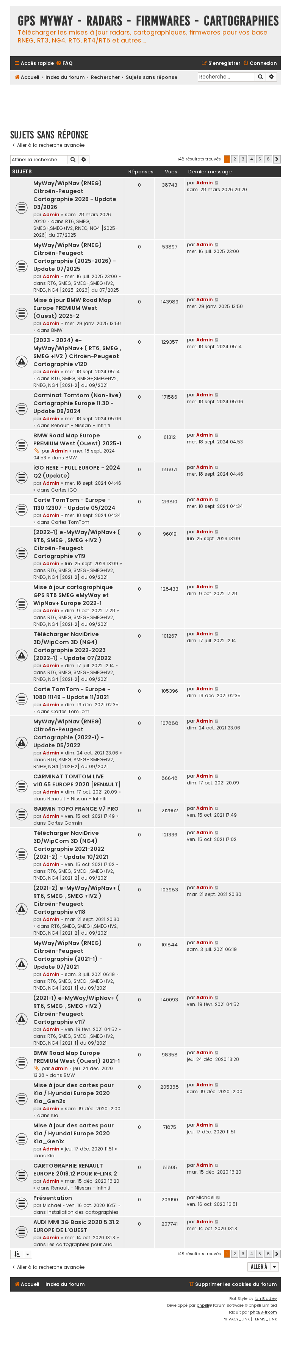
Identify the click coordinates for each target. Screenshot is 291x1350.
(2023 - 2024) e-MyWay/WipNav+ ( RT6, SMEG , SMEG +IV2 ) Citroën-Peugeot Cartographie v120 (77, 352)
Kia (54, 1115)
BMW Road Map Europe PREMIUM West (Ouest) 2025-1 (77, 439)
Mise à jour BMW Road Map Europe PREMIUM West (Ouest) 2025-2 (72, 308)
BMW (57, 330)
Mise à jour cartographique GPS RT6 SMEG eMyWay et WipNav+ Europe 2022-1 (73, 595)
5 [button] (259, 159)
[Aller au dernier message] (216, 182)
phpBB (203, 1305)
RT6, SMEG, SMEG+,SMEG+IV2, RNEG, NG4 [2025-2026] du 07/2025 (75, 228)
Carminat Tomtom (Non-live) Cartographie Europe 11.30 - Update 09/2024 (77, 403)
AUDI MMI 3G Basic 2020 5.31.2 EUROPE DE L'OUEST (76, 1226)
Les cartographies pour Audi (80, 1244)
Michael (52, 1205)
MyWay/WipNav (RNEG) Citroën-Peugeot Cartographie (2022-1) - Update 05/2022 (68, 733)
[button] (277, 159)
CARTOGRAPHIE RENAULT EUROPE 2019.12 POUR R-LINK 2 (75, 1169)
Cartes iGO (64, 490)
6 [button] (268, 159)
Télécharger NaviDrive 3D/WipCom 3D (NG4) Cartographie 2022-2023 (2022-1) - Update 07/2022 (72, 646)
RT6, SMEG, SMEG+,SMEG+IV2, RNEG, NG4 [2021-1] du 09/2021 (73, 984)
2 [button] (234, 159)
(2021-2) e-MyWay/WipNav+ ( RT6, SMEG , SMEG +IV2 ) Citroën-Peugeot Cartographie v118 (76, 900)
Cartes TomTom (70, 522)
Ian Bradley (266, 1298)
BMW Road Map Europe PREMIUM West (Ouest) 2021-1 (76, 1057)
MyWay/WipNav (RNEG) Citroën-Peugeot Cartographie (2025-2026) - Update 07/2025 (74, 257)
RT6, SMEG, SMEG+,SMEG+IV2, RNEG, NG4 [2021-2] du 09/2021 (75, 381)
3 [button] (243, 159)
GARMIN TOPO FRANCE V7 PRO (76, 809)
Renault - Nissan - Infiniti (80, 425)
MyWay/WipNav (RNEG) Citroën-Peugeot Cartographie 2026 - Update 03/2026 (74, 195)
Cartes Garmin (64, 823)
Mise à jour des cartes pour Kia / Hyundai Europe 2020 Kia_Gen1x (73, 1133)
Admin (51, 214)
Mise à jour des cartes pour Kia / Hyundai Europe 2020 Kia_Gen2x (73, 1093)
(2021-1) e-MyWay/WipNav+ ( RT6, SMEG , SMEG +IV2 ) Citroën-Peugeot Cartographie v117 (76, 1010)
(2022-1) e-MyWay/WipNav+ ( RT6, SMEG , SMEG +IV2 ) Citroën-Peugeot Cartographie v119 (76, 544)
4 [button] (251, 159)
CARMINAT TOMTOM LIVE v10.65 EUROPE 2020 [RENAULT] (77, 780)
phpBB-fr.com (263, 1312)
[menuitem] (64, 63)
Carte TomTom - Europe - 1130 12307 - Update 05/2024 (74, 504)
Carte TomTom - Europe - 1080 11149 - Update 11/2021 (71, 693)
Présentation (52, 1198)
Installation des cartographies (83, 1212)
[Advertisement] (148, 103)
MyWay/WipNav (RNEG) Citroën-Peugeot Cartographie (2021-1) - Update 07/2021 (67, 955)
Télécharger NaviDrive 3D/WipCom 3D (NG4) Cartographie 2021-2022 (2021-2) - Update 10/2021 (70, 845)
